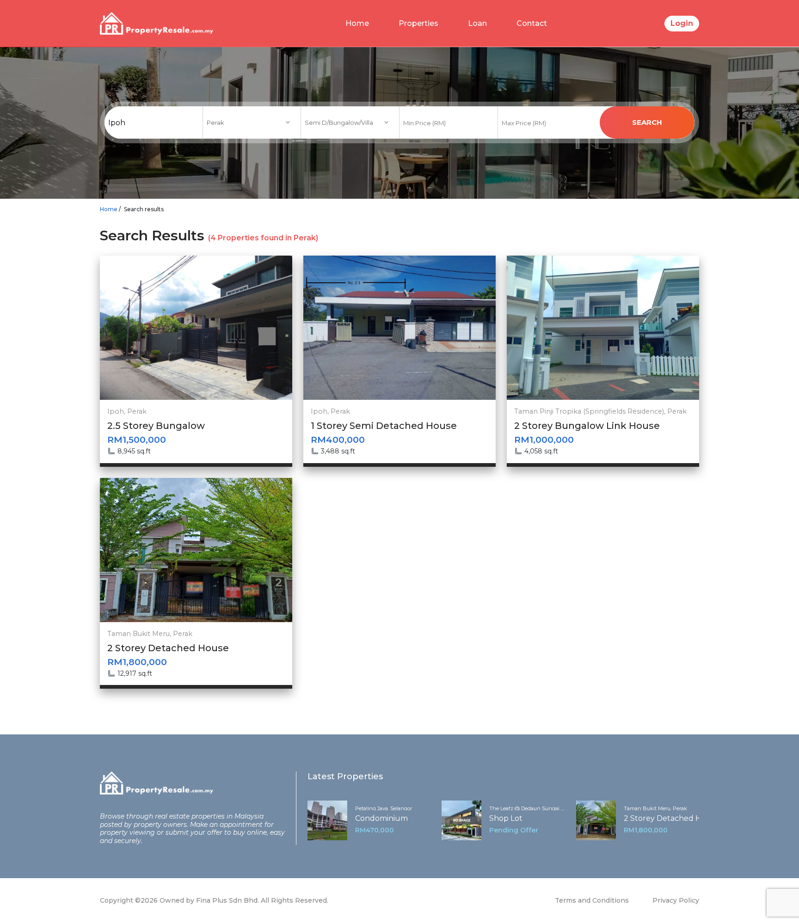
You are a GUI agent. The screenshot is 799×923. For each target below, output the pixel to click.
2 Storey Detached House (168, 648)
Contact (531, 23)
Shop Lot (505, 818)
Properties (418, 23)
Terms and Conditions (592, 900)
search (647, 122)
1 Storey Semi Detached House (384, 425)
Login (681, 23)
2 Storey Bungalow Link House (587, 425)
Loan (477, 23)
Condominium (381, 818)
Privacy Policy (675, 900)
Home (357, 23)
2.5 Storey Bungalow (156, 425)
